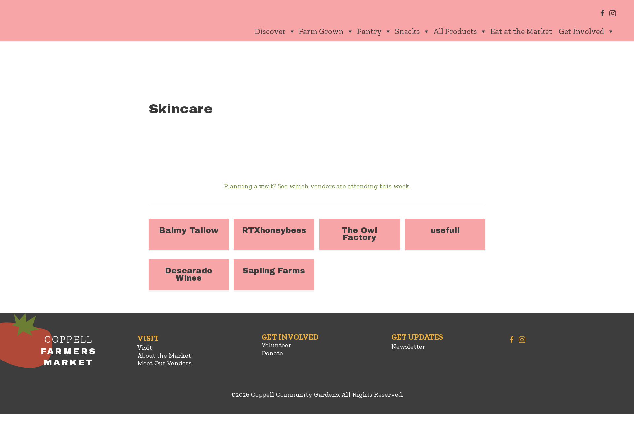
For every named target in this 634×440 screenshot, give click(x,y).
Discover (270, 31)
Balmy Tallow (189, 230)
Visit (144, 347)
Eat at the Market (521, 31)
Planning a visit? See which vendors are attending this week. (317, 186)
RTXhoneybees (274, 230)
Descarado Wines (188, 274)
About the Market (164, 355)
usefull (445, 230)
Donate (272, 353)
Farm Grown (321, 31)
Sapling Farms (274, 271)
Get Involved (581, 31)
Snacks (407, 31)
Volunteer (276, 345)
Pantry (369, 31)
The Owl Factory (359, 234)
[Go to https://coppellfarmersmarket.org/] (68, 358)
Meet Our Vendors (164, 363)
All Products (455, 31)
